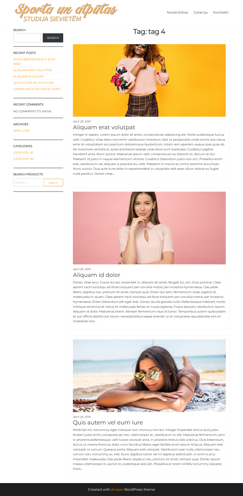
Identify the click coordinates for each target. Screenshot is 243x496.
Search (19, 30)
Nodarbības (177, 12)
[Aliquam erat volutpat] (149, 80)
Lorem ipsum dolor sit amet (37, 89)
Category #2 (23, 159)
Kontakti (221, 12)
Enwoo (117, 489)
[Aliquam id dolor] (149, 228)
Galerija (201, 12)
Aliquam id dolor (96, 274)
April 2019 (21, 130)
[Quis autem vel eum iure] (149, 375)
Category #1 (23, 152)
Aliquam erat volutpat (104, 127)
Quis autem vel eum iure (108, 422)
